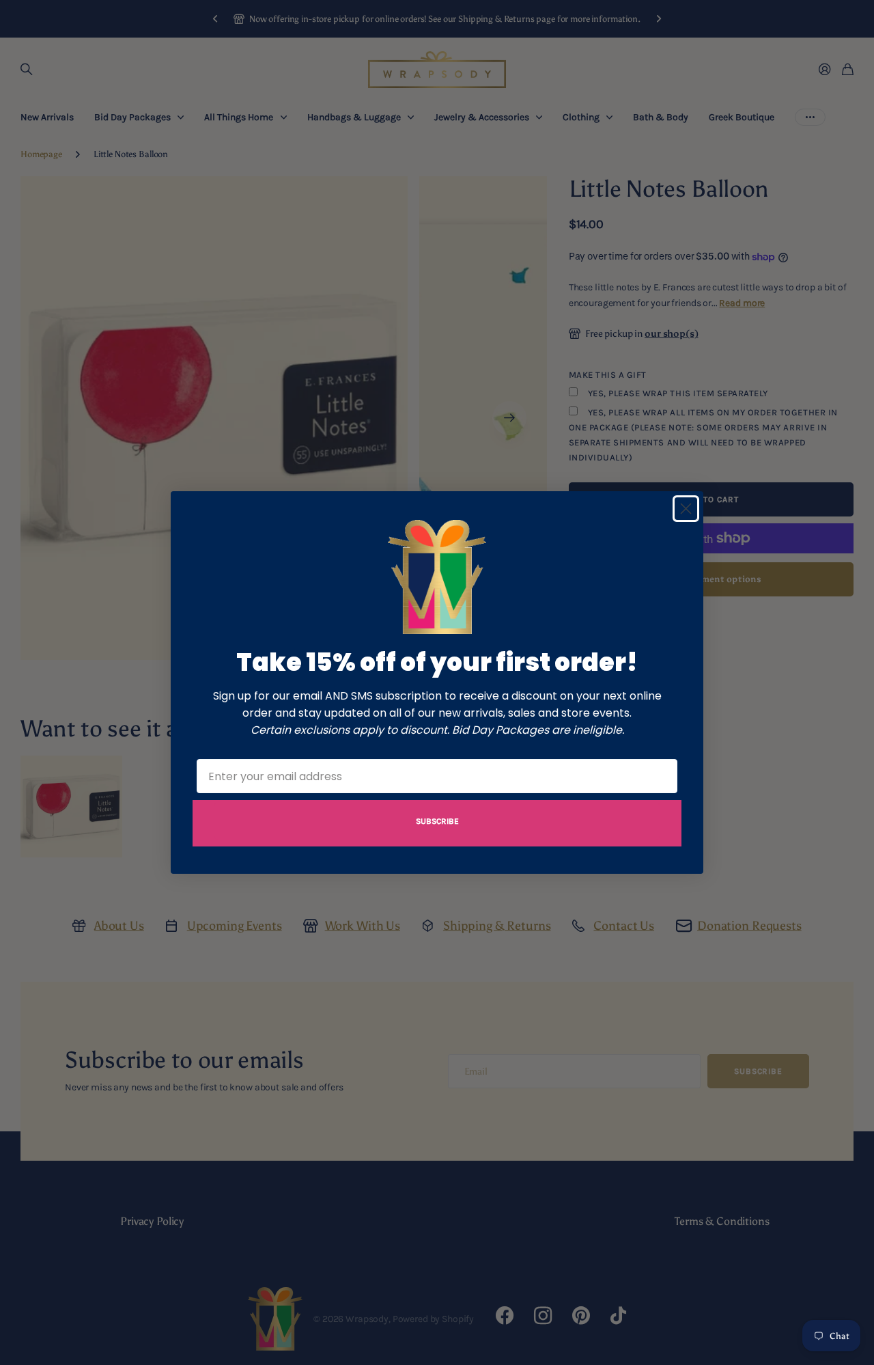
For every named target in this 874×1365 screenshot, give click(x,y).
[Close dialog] (686, 509)
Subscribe (437, 821)
